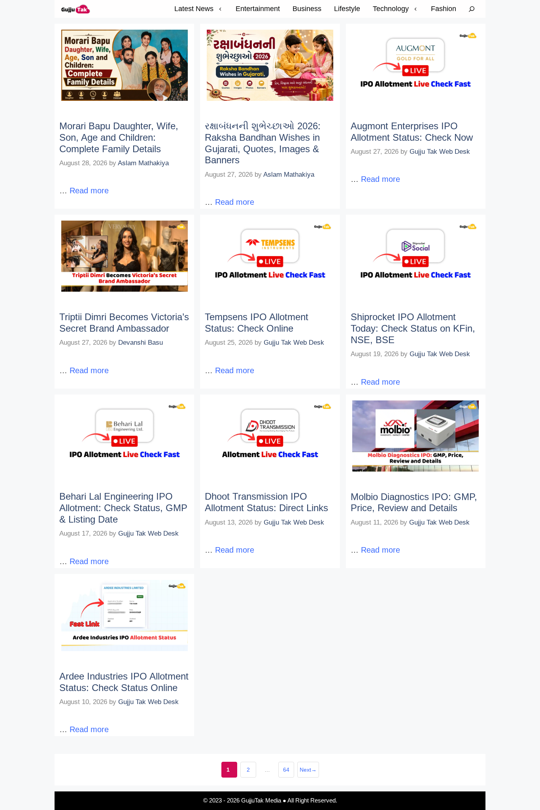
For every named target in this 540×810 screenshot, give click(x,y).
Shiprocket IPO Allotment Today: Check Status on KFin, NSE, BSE (413, 328)
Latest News (193, 9)
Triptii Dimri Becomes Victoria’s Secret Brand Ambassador (124, 323)
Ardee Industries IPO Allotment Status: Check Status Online (124, 682)
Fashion (443, 9)
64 (288, 772)
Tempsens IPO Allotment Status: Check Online (256, 323)
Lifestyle (347, 9)
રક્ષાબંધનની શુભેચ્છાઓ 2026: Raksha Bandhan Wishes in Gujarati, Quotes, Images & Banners (263, 143)
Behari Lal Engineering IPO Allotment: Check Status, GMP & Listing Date (123, 508)
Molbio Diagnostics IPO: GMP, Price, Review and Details (414, 502)
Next (308, 770)
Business (307, 9)
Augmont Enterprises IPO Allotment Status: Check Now (412, 132)
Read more (89, 190)
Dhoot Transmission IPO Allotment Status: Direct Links (266, 502)
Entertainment (258, 9)
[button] (472, 9)
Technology (391, 9)
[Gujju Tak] (76, 9)
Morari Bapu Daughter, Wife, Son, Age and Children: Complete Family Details (118, 137)
